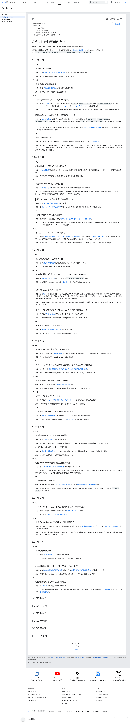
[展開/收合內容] (44, 23)
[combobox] (98, 2)
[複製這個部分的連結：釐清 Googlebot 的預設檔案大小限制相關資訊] (76, 522)
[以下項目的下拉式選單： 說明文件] (41, 2)
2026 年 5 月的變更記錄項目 (51, 207)
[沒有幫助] (121, 19)
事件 (69, 2)
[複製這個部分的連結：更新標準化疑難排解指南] (58, 84)
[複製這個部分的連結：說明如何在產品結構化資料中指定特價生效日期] (77, 115)
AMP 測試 (99, 700)
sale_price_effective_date (92, 127)
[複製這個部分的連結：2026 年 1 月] (46, 542)
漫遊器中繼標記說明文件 (50, 451)
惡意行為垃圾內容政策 (49, 415)
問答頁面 (52, 439)
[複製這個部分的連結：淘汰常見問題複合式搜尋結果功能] (66, 326)
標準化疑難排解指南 (50, 88)
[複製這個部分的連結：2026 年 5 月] (46, 250)
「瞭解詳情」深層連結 (63, 384)
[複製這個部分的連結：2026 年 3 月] (46, 427)
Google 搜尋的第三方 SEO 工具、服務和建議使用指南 (61, 237)
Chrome (60, 711)
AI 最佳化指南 (46, 188)
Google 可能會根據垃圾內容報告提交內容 (61, 400)
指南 (44, 294)
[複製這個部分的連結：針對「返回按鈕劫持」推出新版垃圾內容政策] (75, 412)
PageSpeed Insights (102, 697)
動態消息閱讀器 (78, 50)
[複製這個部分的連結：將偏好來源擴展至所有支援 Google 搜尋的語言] (77, 349)
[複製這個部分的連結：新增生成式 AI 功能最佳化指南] (63, 290)
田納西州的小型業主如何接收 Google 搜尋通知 (75, 219)
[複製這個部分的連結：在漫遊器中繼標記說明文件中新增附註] (70, 447)
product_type (64, 106)
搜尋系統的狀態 (66, 697)
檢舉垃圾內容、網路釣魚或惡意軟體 (38, 697)
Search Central (21, 2)
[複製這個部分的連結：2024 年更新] (49, 606)
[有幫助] (118, 19)
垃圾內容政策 (50, 314)
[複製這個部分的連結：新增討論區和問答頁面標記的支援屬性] (70, 435)
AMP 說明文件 (97, 141)
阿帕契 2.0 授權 (79, 657)
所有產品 (105, 711)
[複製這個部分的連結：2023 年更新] (49, 613)
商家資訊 (46, 104)
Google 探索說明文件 (63, 484)
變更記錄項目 (44, 592)
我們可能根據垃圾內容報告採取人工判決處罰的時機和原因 (67, 369)
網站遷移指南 (44, 170)
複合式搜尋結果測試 (102, 694)
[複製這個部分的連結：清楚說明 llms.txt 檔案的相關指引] (65, 184)
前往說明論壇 (32, 691)
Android (51, 711)
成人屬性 (65, 282)
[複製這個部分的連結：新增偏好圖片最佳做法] (56, 481)
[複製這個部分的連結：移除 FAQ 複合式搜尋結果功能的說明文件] (72, 199)
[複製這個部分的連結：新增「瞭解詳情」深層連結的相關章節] (70, 381)
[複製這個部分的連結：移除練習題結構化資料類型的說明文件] (70, 582)
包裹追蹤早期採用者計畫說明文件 (54, 72)
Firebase (69, 711)
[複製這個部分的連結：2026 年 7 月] (46, 60)
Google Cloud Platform (82, 711)
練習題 (45, 586)
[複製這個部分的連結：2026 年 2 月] (46, 498)
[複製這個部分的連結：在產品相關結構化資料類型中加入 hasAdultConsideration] (88, 274)
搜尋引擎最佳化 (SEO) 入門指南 (71, 694)
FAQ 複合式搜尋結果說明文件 (52, 329)
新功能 (60, 2)
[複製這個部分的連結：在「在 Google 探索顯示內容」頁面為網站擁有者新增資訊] (87, 507)
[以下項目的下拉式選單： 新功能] (64, 2)
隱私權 (34, 719)
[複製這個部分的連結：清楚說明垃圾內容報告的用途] (62, 396)
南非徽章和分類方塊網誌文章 (81, 570)
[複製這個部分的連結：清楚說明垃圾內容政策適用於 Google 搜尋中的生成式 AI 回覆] (89, 310)
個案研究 (76, 2)
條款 (29, 719)
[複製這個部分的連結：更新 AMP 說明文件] (54, 138)
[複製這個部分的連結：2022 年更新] (48, 621)
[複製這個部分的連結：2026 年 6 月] (46, 157)
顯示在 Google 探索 (72, 511)
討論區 (45, 439)
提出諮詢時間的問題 (34, 694)
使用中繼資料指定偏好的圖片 (86, 484)
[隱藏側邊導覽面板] (23, 719)
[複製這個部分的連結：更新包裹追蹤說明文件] (56, 69)
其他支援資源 (32, 700)
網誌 (52, 2)
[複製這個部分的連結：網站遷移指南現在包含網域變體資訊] (68, 166)
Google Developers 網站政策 (100, 657)
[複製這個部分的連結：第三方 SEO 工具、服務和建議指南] (67, 233)
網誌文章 (70, 419)
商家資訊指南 (46, 119)
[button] (77, 598)
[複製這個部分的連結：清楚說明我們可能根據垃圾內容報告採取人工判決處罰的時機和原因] (94, 365)
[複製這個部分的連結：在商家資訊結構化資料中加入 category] (71, 100)
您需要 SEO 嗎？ (99, 237)
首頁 (33, 19)
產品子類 (52, 278)
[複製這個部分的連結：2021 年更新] (48, 628)
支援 (46, 2)
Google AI (96, 711)
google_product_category (79, 106)
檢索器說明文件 (87, 526)
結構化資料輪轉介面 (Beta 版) (53, 570)
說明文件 (36, 2)
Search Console (100, 691)
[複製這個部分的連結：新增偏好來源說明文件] (56, 551)
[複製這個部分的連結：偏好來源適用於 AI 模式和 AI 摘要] (65, 259)
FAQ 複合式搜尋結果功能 (51, 203)
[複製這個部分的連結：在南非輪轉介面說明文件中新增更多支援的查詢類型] (81, 566)
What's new (7, 8)
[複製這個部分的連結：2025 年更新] (49, 598)
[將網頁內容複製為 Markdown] (64, 42)
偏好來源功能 (58, 353)
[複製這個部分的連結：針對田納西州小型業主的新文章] (64, 215)
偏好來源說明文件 (49, 263)
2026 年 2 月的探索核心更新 (57, 514)
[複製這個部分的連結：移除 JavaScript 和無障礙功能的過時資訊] (72, 463)
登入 (126, 2)
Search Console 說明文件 (69, 700)
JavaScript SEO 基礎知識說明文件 (53, 467)
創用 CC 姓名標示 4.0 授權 (58, 657)
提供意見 (117, 24)
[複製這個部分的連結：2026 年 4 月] (46, 341)
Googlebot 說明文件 (112, 526)
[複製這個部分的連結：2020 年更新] (49, 636)
